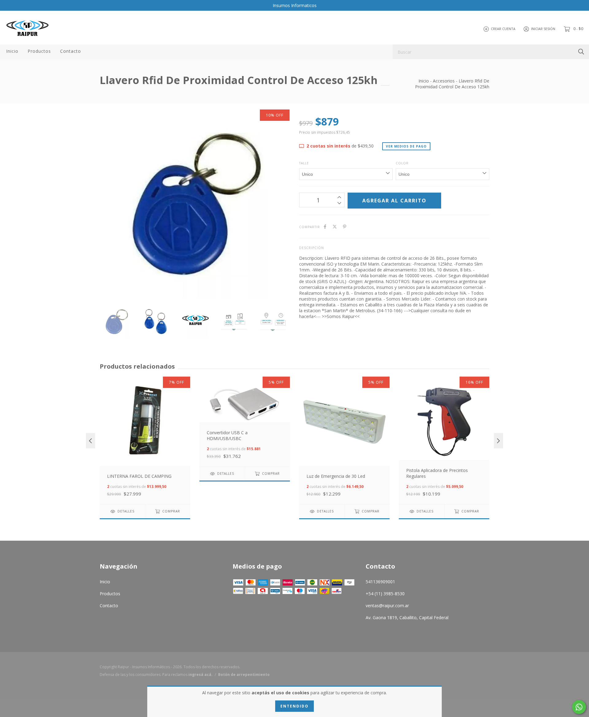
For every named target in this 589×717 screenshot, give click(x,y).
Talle (304, 163)
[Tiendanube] (464, 672)
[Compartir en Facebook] (325, 226)
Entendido (294, 706)
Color (402, 163)
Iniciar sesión (543, 28)
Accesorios (444, 81)
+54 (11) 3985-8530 (385, 593)
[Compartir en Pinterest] (345, 226)
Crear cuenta (503, 28)
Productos (39, 51)
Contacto (70, 51)
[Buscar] (581, 51)
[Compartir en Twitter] (334, 226)
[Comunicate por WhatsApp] (579, 707)
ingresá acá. (200, 674)
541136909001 (380, 582)
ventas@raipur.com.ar (387, 605)
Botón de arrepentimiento (244, 674)
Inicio (12, 51)
